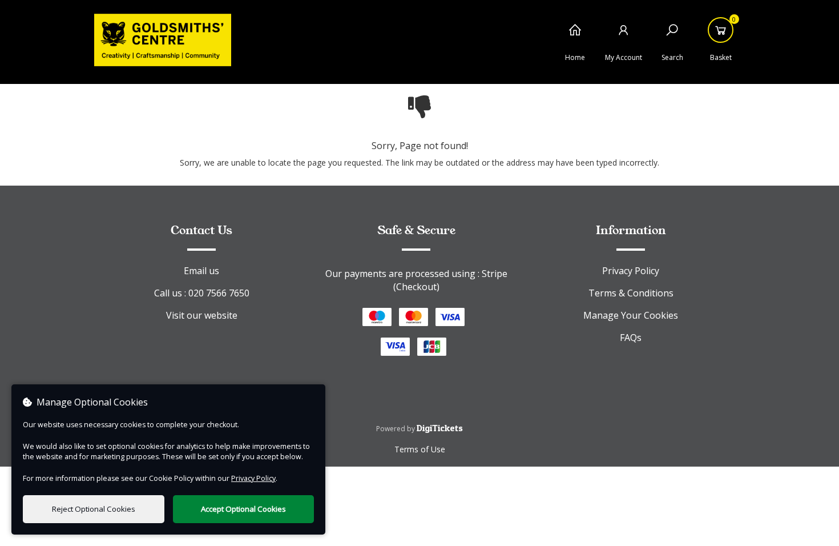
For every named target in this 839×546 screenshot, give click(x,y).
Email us (201, 270)
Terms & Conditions (630, 293)
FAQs (631, 337)
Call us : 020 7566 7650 (201, 293)
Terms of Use (419, 449)
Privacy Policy (630, 270)
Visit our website (201, 315)
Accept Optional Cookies (243, 509)
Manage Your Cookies (630, 315)
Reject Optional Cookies (93, 509)
